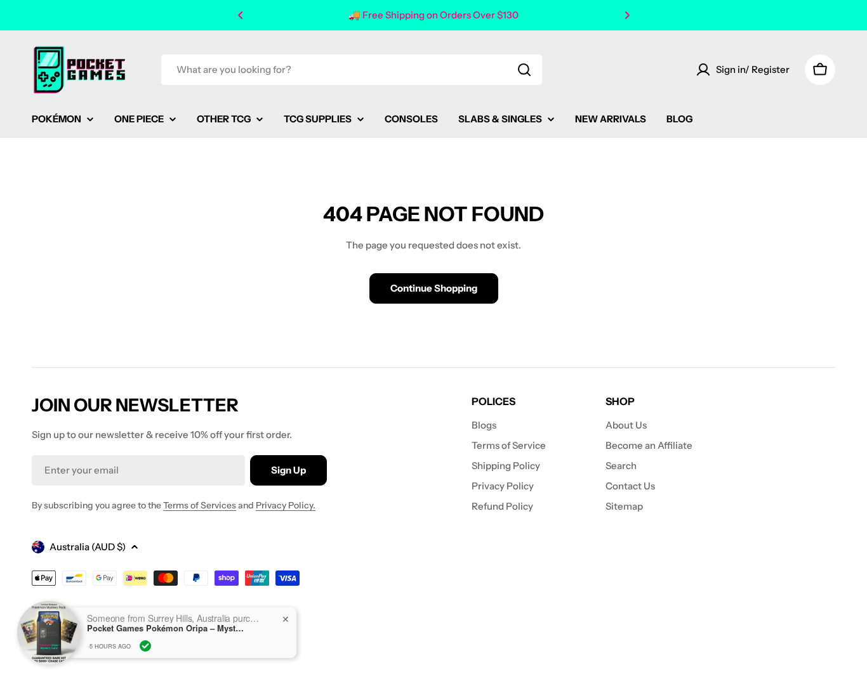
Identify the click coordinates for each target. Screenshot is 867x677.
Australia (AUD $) (88, 547)
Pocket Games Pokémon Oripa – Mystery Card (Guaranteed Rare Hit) (166, 628)
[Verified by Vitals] (145, 646)
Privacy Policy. (285, 505)
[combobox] (351, 70)
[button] (240, 15)
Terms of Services (199, 505)
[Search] (524, 69)
